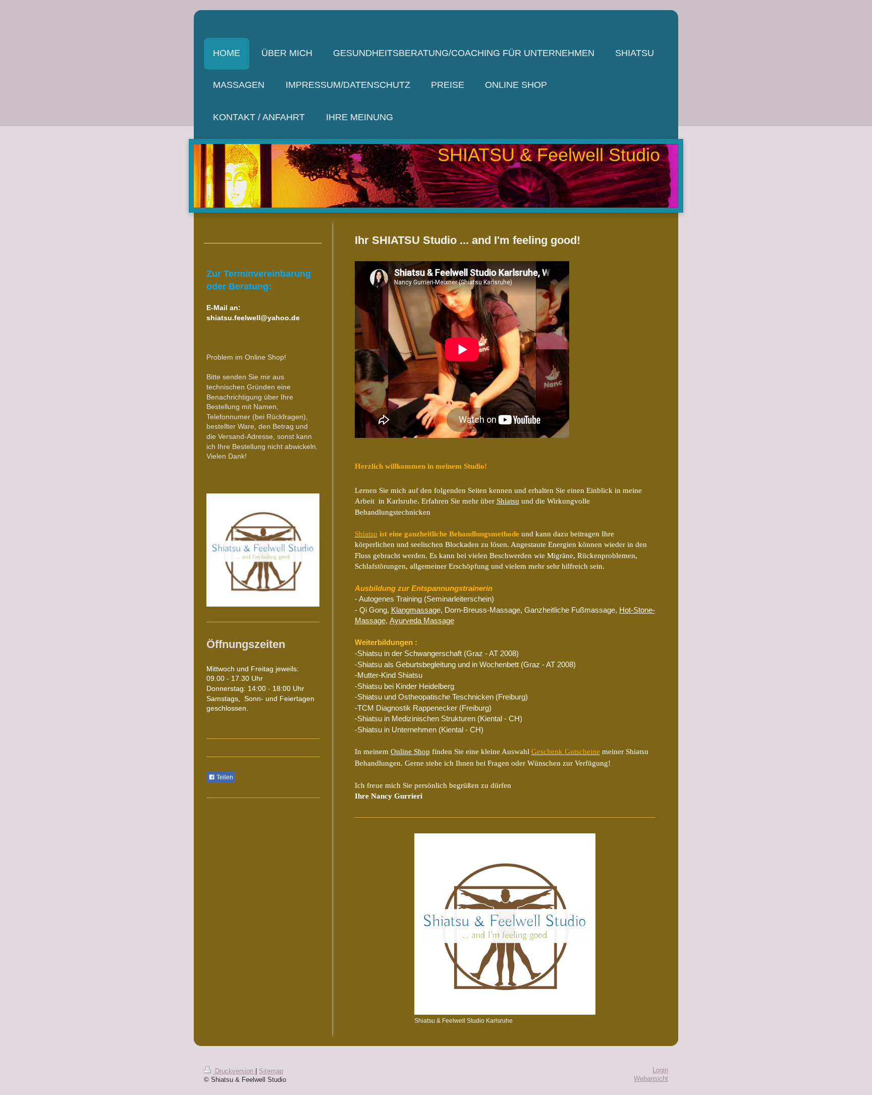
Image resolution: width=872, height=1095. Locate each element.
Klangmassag (414, 610)
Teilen (224, 777)
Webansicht (651, 1078)
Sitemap (271, 1071)
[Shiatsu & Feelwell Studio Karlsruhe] (504, 924)
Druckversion (234, 1071)
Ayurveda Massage (422, 620)
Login (660, 1070)
